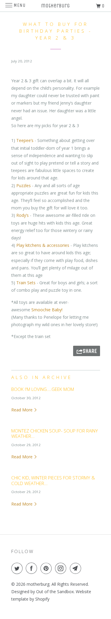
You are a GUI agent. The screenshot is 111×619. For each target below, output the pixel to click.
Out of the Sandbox (55, 591)
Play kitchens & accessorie (41, 245)
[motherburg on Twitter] (18, 568)
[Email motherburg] (76, 568)
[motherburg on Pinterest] (47, 568)
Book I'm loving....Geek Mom (42, 389)
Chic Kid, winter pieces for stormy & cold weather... (53, 480)
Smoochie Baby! (47, 309)
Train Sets (26, 282)
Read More (22, 410)
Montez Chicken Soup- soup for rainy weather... (54, 433)
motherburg (38, 584)
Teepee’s (24, 140)
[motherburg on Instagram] (62, 568)
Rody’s (22, 215)
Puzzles (23, 185)
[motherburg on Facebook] (32, 568)
